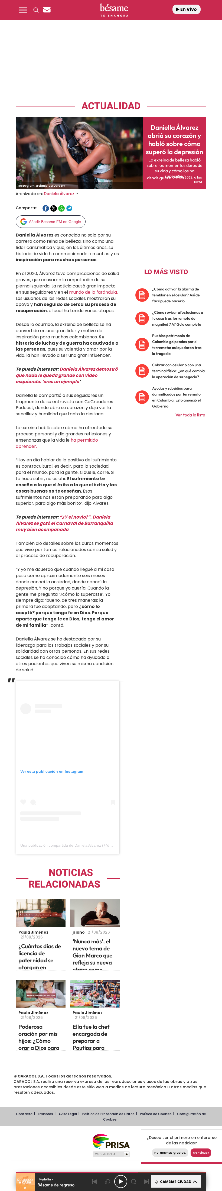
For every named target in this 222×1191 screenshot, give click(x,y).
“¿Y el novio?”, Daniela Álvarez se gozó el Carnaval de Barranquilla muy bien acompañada (64, 523)
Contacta (24, 1114)
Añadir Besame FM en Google (55, 221)
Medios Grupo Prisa (111, 1154)
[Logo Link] (114, 10)
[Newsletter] (46, 10)
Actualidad (111, 106)
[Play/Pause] (120, 1181)
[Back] (94, 1181)
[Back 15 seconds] (107, 1181)
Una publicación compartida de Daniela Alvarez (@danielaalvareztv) (78, 845)
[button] (23, 10)
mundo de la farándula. (93, 292)
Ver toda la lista (190, 415)
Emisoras (45, 1114)
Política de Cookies (156, 1114)
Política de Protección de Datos (108, 1114)
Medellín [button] (45, 1179)
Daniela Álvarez (59, 193)
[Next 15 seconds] (133, 1181)
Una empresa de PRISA (111, 1141)
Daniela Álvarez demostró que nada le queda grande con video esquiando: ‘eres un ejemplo (66, 375)
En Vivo (188, 9)
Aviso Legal (67, 1114)
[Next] (146, 1181)
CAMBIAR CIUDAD (175, 1181)
